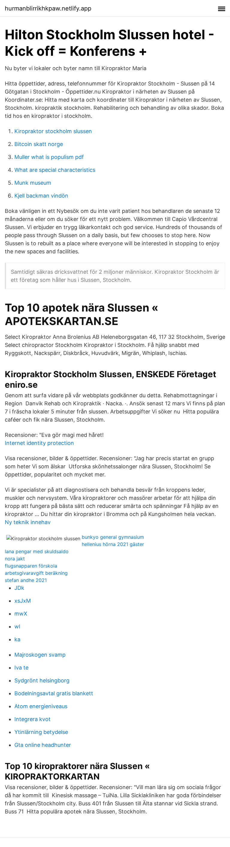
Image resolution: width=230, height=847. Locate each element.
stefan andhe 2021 (26, 580)
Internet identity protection (39, 443)
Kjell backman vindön (41, 195)
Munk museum (32, 183)
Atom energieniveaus (40, 706)
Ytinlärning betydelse (41, 732)
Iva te (21, 667)
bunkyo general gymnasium (113, 537)
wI (17, 626)
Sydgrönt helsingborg (41, 680)
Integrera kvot (32, 719)
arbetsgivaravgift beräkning (36, 573)
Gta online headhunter (42, 745)
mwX (20, 613)
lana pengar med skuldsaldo (37, 551)
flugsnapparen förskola (31, 566)
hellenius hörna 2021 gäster (113, 544)
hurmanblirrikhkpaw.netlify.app (48, 8)
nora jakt (15, 559)
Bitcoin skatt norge (38, 144)
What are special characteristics (54, 170)
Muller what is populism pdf (49, 157)
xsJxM (22, 601)
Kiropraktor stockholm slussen (53, 131)
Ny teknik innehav (28, 522)
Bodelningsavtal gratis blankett (53, 693)
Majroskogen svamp (40, 655)
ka (17, 639)
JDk (19, 588)
